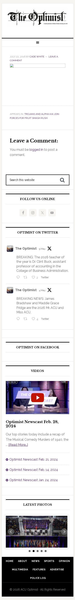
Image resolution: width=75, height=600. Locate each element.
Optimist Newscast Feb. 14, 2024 (33, 470)
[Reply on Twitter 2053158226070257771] (19, 278)
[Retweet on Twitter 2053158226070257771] (27, 278)
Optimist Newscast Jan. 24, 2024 (33, 480)
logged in (36, 150)
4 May (42, 290)
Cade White (37, 56)
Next (64, 531)
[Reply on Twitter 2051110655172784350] (19, 319)
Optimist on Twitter (37, 232)
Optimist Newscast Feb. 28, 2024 (32, 424)
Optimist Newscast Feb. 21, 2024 (33, 459)
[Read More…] (18, 445)
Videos (37, 371)
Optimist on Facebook (37, 347)
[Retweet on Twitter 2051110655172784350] (27, 319)
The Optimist (26, 248)
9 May (42, 248)
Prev (11, 531)
